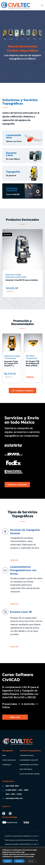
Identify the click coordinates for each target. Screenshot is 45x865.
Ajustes (31, 861)
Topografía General (26, 755)
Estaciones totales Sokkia (16, 277)
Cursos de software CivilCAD (29, 774)
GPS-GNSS (30, 356)
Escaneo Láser (11, 154)
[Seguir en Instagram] (10, 813)
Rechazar (19, 861)
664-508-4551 (12, 785)
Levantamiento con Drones (29, 764)
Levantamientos (13, 136)
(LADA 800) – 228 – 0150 (17, 789)
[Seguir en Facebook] (3, 813)
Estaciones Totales (13, 275)
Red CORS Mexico (26, 769)
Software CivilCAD (12, 189)
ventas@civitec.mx (14, 798)
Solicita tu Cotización (17, 484)
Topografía (13, 172)
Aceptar (7, 861)
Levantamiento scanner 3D (29, 760)
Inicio (4, 755)
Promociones (10, 358)
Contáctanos (6, 764)
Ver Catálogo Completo (22, 390)
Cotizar (30, 377)
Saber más (14, 560)
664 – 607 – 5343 (14, 794)
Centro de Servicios (9, 760)
